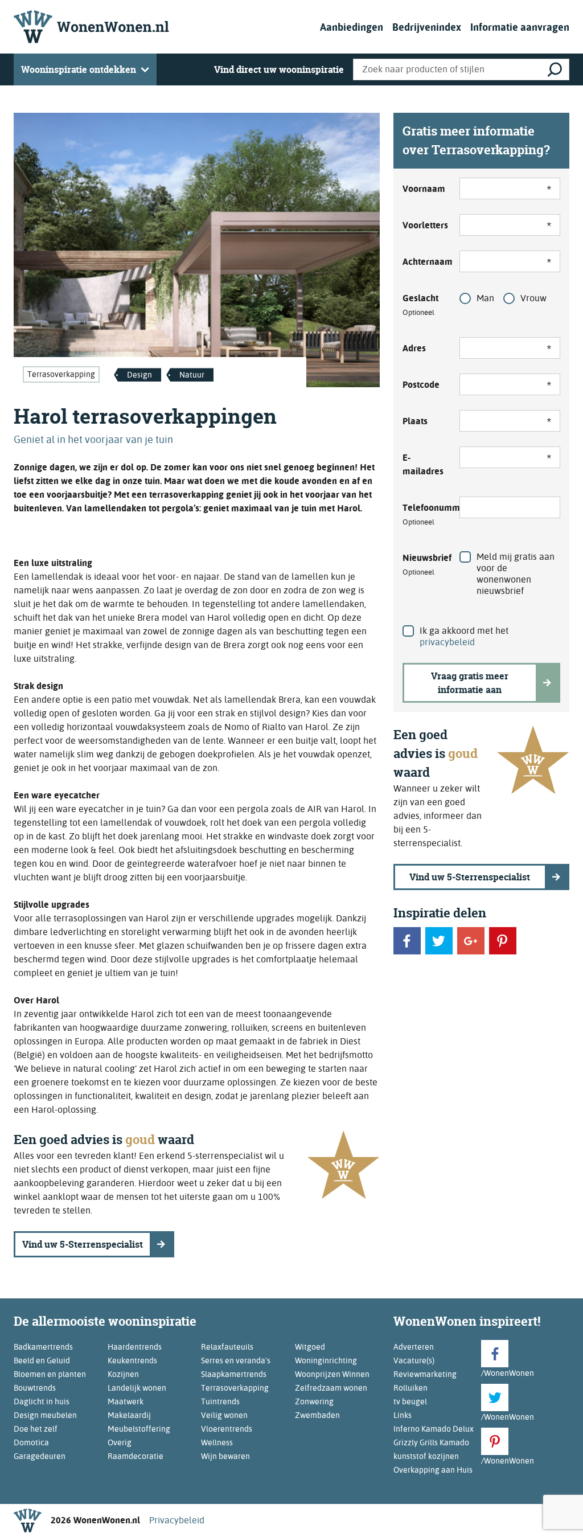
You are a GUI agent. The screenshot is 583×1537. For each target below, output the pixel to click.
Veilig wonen (224, 1415)
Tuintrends (220, 1401)
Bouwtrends (35, 1387)
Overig (120, 1442)
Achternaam (424, 261)
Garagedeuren (39, 1456)
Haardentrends (135, 1346)
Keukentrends (132, 1360)
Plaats (415, 421)
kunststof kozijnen (426, 1456)
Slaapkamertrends (233, 1374)
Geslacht (420, 305)
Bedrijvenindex (426, 27)
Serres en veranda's (235, 1360)
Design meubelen (45, 1415)
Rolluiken (410, 1387)
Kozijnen (123, 1374)
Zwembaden (317, 1415)
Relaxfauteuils (227, 1346)
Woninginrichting (326, 1360)
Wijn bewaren (225, 1456)
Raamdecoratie (135, 1456)
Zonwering (314, 1401)
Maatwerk (125, 1401)
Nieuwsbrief (424, 564)
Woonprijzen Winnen (332, 1374)
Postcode (421, 384)
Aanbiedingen (351, 27)
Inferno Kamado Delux (433, 1428)
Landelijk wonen (137, 1387)
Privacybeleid (176, 1520)
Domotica (31, 1442)
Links (402, 1415)
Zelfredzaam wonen (331, 1387)
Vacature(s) (413, 1360)
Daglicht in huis (41, 1401)
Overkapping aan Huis (433, 1469)
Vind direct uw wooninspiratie (279, 69)
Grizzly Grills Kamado (431, 1442)
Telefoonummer (424, 514)
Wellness (217, 1442)
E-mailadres (423, 464)
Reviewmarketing (425, 1374)
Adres (414, 348)
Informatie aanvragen (519, 27)
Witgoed (310, 1346)
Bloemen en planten (50, 1374)
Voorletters (424, 225)
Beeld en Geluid (42, 1360)
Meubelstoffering (139, 1428)
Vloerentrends (226, 1428)
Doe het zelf (36, 1428)
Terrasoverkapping (61, 374)
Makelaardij (129, 1415)
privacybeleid (447, 642)
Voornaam (424, 188)
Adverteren (413, 1346)
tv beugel (410, 1401)
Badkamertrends (43, 1346)
